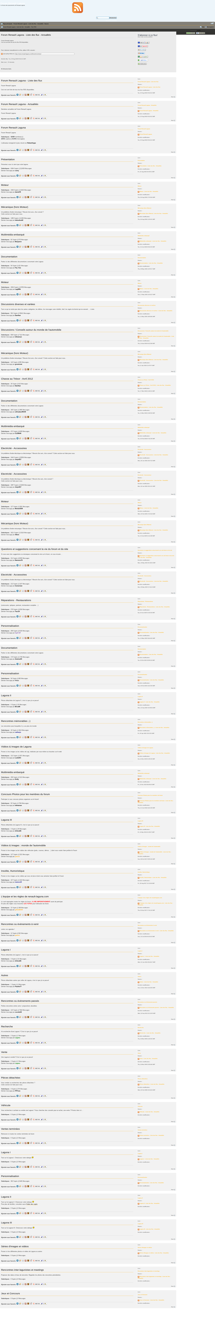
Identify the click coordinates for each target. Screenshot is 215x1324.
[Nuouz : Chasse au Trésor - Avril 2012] (28, 391)
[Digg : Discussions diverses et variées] (23, 321)
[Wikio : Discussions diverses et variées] (20, 321)
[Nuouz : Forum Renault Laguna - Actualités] (28, 119)
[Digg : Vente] (23, 1069)
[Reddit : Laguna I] (31, 966)
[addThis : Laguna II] (40, 712)
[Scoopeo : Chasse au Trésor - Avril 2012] (17, 391)
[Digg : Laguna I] (23, 966)
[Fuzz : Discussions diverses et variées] (25, 321)
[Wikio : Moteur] (20, 197)
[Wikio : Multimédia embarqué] (20, 247)
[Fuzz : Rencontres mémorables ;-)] (25, 737)
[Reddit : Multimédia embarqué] (31, 247)
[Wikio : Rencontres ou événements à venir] (20, 941)
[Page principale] (77, 7)
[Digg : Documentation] (23, 273)
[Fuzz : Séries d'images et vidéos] (25, 1261)
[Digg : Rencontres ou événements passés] (23, 1017)
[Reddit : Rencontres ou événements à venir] (31, 941)
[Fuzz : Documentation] (25, 273)
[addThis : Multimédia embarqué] (40, 247)
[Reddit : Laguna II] (31, 712)
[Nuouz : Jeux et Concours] (28, 1304)
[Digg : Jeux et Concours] (23, 1304)
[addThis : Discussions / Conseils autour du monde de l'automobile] (40, 342)
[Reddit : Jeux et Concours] (31, 1304)
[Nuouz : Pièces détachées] (28, 1096)
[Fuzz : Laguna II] (25, 712)
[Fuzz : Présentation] (25, 176)
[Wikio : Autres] (20, 992)
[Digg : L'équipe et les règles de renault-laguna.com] (23, 915)
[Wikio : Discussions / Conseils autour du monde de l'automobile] (20, 342)
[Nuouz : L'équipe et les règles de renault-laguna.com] (28, 915)
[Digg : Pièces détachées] (23, 1096)
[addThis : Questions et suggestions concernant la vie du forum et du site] (40, 566)
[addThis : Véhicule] (40, 1120)
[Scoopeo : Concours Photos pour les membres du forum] (17, 811)
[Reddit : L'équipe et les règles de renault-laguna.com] (31, 915)
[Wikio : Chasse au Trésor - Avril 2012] (20, 391)
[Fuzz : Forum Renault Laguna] (25, 150)
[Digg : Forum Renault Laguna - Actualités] (23, 119)
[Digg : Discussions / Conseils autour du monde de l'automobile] (23, 342)
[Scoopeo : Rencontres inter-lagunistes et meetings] (17, 1284)
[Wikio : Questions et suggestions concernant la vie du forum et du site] (20, 566)
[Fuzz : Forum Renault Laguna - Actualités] (25, 119)
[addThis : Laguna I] (40, 966)
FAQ (203, 27)
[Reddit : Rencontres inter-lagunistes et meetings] (31, 1284)
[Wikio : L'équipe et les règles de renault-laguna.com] (20, 915)
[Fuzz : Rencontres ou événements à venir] (25, 941)
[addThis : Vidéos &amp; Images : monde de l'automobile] (40, 862)
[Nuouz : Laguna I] (28, 966)
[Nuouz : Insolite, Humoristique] (28, 887)
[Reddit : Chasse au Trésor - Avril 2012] (31, 391)
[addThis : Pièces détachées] (40, 1096)
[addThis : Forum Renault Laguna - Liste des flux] (40, 95)
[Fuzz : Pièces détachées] (25, 1096)
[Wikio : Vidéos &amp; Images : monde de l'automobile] (20, 862)
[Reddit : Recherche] (31, 1043)
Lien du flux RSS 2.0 (8, 53)
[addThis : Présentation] (40, 176)
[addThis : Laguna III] (40, 836)
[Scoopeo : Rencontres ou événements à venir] (17, 941)
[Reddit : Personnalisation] (31, 638)
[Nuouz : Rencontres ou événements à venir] (28, 941)
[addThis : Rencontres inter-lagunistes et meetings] (40, 1284)
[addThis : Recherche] (40, 1043)
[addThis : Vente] (40, 1069)
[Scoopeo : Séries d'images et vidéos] (17, 1261)
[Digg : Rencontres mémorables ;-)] (23, 737)
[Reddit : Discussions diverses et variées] (31, 321)
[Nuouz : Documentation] (28, 273)
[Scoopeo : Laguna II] (17, 712)
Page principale (7, 23)
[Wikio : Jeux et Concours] (20, 1304)
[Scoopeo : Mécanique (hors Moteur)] (17, 225)
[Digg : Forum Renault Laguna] (23, 150)
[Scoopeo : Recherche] (17, 1043)
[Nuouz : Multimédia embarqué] (28, 247)
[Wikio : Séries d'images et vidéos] (20, 1261)
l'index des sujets (32, 1204)
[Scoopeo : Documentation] (17, 273)
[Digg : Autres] (23, 992)
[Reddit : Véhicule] (31, 1120)
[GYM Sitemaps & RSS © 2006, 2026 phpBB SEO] (191, 33)
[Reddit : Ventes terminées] (31, 1143)
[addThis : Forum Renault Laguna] (40, 150)
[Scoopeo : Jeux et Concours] (17, 1304)
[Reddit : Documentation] (31, 273)
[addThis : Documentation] (40, 273)
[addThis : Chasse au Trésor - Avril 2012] (40, 391)
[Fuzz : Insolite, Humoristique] (25, 887)
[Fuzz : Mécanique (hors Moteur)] (25, 225)
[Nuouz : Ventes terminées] (28, 1143)
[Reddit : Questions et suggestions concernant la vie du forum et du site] (31, 566)
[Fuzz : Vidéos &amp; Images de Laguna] (25, 763)
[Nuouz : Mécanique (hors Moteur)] (28, 225)
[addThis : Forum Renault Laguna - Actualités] (40, 119)
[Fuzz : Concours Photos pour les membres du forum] (25, 811)
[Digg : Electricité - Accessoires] (23, 465)
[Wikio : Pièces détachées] (20, 1096)
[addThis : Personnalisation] (40, 638)
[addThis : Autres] (40, 992)
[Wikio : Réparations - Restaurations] (20, 617)
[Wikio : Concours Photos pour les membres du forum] (20, 811)
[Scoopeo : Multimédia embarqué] (17, 247)
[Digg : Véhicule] (23, 1120)
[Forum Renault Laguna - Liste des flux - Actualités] (2, 53)
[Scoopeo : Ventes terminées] (17, 1143)
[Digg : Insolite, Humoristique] (23, 887)
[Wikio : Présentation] (20, 176)
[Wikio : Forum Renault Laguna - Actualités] (20, 119)
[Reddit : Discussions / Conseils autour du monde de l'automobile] (31, 342)
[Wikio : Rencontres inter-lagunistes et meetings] (20, 1284)
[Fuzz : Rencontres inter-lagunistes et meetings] (25, 1284)
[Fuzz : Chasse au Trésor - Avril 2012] (25, 391)
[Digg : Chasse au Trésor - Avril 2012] (23, 391)
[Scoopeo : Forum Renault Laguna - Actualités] (17, 119)
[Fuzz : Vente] (25, 1069)
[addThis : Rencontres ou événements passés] (40, 1017)
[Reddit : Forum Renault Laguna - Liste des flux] (31, 95)
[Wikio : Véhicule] (20, 1120)
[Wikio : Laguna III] (20, 836)
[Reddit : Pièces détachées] (31, 1096)
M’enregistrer (210, 27)
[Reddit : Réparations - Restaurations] (31, 617)
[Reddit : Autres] (31, 992)
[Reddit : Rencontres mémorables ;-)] (31, 737)
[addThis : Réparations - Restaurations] (40, 617)
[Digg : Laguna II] (23, 712)
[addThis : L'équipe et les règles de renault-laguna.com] (40, 915)
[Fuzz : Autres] (25, 992)
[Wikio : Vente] (20, 1069)
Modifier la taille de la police (212, 23)
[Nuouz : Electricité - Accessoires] (28, 465)
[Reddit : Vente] (31, 1069)
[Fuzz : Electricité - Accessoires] (25, 465)
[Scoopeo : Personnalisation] (17, 638)
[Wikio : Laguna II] (20, 712)
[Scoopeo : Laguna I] (17, 966)
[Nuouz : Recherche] (28, 1043)
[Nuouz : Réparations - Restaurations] (28, 617)
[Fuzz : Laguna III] (25, 836)
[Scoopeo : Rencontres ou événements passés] (17, 1017)
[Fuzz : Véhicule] (25, 1120)
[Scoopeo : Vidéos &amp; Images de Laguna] (17, 763)
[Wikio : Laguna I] (20, 966)
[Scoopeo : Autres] (17, 992)
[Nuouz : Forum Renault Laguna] (28, 150)
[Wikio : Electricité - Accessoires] (20, 465)
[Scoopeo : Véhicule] (17, 1120)
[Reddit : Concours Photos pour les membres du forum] (31, 811)
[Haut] (174, 97)
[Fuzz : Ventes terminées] (25, 1143)
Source (46, 23)
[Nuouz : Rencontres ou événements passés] (28, 1017)
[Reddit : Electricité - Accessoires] (31, 465)
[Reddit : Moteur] (31, 197)
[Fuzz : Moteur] (25, 197)
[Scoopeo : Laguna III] (17, 836)
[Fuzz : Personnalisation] (25, 638)
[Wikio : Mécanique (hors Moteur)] (20, 225)
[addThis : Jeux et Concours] (40, 1304)
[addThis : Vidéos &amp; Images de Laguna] (40, 763)
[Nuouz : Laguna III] (28, 836)
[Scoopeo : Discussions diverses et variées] (17, 321)
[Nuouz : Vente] (28, 1069)
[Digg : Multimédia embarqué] (23, 247)
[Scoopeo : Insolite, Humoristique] (17, 887)
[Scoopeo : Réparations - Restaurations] (17, 617)
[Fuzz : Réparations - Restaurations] (25, 617)
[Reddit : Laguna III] (31, 836)
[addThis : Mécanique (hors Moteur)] (40, 225)
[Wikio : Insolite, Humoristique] (20, 887)
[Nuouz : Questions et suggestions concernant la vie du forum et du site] (28, 566)
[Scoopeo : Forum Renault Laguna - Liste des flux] (17, 95)
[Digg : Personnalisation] (23, 638)
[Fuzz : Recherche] (25, 1043)
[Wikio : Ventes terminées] (20, 1143)
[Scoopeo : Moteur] (17, 197)
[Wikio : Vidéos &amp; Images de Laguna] (20, 763)
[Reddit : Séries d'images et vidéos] (31, 1261)
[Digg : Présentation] (23, 176)
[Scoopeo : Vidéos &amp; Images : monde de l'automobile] (17, 862)
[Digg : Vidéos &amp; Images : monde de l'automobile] (23, 862)
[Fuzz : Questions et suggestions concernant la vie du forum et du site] (25, 566)
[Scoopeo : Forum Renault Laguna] (17, 150)
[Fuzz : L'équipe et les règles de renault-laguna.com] (25, 915)
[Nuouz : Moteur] (28, 197)
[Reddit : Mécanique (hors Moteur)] (31, 225)
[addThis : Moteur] (40, 197)
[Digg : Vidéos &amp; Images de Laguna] (23, 763)
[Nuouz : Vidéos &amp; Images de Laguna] (28, 763)
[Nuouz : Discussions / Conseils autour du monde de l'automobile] (28, 342)
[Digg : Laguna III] (23, 836)
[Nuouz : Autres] (28, 992)
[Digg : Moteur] (23, 197)
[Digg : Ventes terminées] (23, 1143)
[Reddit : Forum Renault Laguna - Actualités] (31, 119)
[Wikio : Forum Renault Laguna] (20, 150)
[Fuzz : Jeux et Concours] (25, 1304)
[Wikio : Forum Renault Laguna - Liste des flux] (20, 95)
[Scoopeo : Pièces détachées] (17, 1096)
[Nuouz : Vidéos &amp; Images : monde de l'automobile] (28, 862)
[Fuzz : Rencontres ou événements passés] (25, 1017)
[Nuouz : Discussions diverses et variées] (28, 321)
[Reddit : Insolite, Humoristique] (31, 887)
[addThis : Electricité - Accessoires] (40, 465)
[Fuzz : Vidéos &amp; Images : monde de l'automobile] (25, 862)
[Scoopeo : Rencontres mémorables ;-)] (17, 737)
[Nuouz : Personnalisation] (28, 638)
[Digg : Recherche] (23, 1043)
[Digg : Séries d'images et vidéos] (23, 1261)
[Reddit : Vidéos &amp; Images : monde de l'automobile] (31, 862)
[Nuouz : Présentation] (28, 176)
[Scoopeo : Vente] (17, 1069)
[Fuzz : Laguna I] (25, 966)
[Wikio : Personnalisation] (20, 638)
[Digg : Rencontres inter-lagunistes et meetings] (23, 1284)
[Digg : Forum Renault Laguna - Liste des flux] (23, 95)
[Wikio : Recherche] (20, 1043)
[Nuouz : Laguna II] (28, 712)
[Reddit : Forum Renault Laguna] (31, 150)
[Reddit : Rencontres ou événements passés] (31, 1017)
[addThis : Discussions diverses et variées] (40, 321)
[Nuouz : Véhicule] (28, 1120)
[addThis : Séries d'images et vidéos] (40, 1261)
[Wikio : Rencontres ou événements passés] (20, 1017)
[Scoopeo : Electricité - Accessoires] (17, 465)
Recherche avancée (111, 20)
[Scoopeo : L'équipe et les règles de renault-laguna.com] (17, 915)
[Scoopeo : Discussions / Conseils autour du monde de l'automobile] (17, 342)
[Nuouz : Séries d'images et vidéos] (28, 1261)
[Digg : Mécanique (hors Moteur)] (23, 225)
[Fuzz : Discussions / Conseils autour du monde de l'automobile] (25, 342)
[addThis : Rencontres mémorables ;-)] (40, 737)
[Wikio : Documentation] (20, 273)
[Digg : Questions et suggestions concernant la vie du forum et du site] (23, 566)
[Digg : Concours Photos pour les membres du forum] (23, 811)
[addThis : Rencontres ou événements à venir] (40, 941)
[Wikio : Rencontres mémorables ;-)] (20, 737)
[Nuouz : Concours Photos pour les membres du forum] (28, 811)
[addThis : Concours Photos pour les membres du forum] (40, 811)
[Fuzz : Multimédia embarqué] (25, 247)
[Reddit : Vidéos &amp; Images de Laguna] (31, 763)
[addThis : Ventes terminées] (40, 1143)
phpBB (198, 30)
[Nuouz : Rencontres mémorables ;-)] (28, 737)
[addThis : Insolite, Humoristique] (40, 887)
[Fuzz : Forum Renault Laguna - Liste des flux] (25, 95)
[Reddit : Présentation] (31, 176)
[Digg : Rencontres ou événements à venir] (23, 941)
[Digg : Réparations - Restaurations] (23, 617)
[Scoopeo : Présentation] (17, 176)
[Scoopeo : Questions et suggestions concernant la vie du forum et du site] (17, 566)
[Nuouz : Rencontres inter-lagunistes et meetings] (28, 1284)
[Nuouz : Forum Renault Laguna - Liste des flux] (28, 95)
